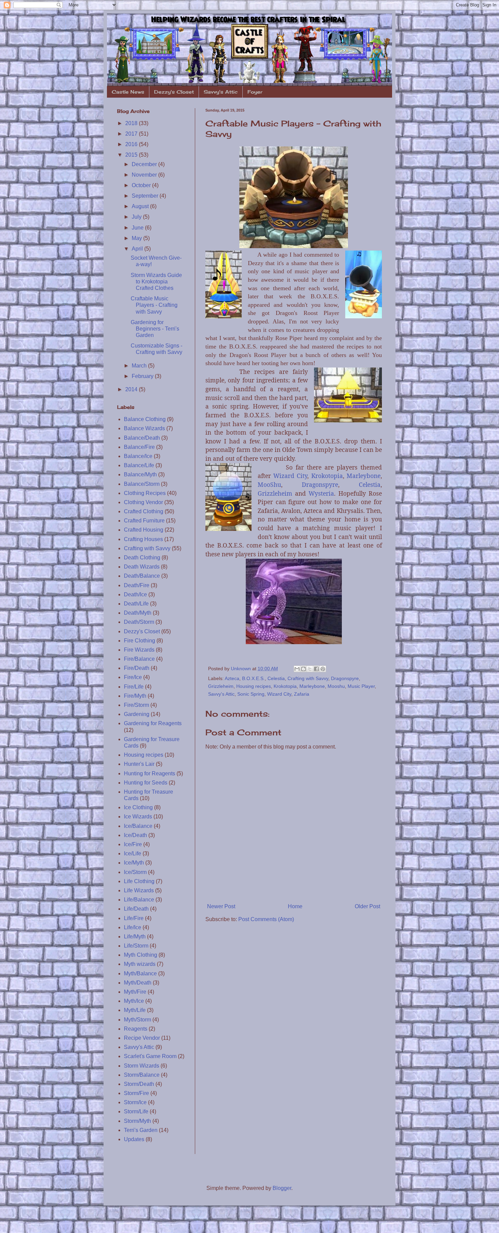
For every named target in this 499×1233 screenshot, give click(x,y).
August (141, 206)
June (138, 228)
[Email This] (297, 668)
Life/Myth (135, 936)
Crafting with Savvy (308, 678)
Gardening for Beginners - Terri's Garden (155, 328)
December (145, 164)
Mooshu (336, 686)
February (143, 376)
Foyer (254, 92)
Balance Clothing (145, 419)
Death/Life (136, 603)
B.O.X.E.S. (253, 678)
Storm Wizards (141, 1066)
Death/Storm (139, 622)
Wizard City (290, 476)
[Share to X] (310, 668)
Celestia (370, 484)
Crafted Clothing (143, 511)
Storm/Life (136, 1111)
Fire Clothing (139, 640)
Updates (134, 1139)
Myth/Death (137, 983)
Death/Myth (137, 613)
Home (295, 906)
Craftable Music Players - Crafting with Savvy (154, 305)
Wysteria (321, 493)
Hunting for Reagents (149, 773)
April (138, 249)
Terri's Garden (141, 1130)
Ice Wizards (138, 816)
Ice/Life (132, 853)
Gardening (136, 714)
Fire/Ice (133, 677)
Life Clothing (139, 881)
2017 (132, 134)
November (145, 175)
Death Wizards (142, 567)
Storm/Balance (142, 1075)
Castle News (128, 92)
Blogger (282, 1188)
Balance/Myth (140, 474)
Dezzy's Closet (174, 92)
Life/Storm (136, 946)
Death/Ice (135, 594)
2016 (132, 144)
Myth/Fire (135, 992)
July (137, 217)
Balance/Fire (139, 447)
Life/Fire (134, 918)
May (137, 238)
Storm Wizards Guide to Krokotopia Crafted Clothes (156, 281)
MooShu (269, 484)
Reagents (135, 1029)
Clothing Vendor (143, 502)
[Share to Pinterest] (322, 668)
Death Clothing (142, 557)
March (140, 366)
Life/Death (136, 909)
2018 (132, 123)
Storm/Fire (136, 1093)
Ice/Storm (135, 872)
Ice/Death (135, 835)
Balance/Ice (138, 456)
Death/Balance (142, 576)
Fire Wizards (139, 650)
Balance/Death (142, 438)
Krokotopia (327, 476)
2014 (132, 389)
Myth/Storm (137, 1019)
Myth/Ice (134, 1001)
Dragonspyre (320, 484)
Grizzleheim (275, 493)
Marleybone (364, 476)
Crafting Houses (143, 539)
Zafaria (301, 694)
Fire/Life (134, 687)
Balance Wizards (144, 428)
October (142, 185)
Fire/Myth (135, 696)
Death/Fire (136, 585)
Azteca (232, 678)
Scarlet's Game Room (150, 1056)
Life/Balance (139, 899)
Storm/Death (139, 1084)
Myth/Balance (140, 973)
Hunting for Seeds (145, 782)
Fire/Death (136, 668)
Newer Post (221, 906)
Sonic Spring (250, 694)
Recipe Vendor (142, 1038)
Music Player (361, 686)
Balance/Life (139, 465)
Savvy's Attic (221, 92)
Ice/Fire (133, 844)
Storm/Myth (137, 1121)
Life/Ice (132, 927)
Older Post (367, 906)
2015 (132, 155)
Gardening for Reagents (153, 723)
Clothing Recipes (145, 493)
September (146, 196)
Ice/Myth (134, 863)
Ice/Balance (138, 826)
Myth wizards (139, 964)
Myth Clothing (140, 955)
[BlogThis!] (303, 668)
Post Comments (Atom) (266, 919)
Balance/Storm (142, 484)
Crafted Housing (143, 530)
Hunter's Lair (139, 764)
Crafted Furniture (144, 520)
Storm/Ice (135, 1102)
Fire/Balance (139, 659)
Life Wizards (139, 890)
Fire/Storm (136, 705)
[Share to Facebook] (316, 668)
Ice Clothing (138, 807)
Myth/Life (135, 1010)
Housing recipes (253, 686)
